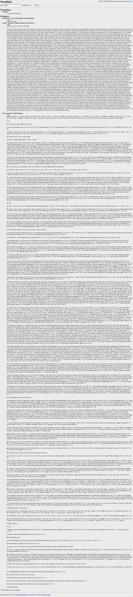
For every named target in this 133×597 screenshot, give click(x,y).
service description (21, 594)
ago (8, 13)
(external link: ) (14, 13)
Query (37, 5)
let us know (47, 594)
